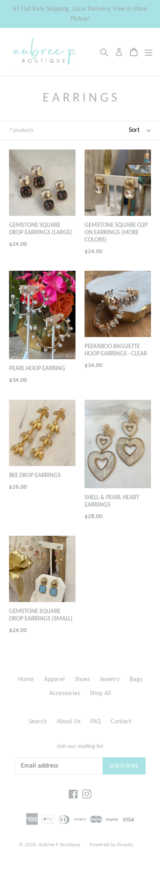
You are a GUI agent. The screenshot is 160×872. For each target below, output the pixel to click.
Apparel (54, 679)
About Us (68, 721)
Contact (121, 721)
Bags (136, 679)
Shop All (100, 693)
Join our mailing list (80, 746)
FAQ (95, 721)
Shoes (82, 679)
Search (38, 721)
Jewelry (110, 679)
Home (26, 679)
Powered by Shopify (111, 844)
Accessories (64, 693)
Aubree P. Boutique (59, 844)
